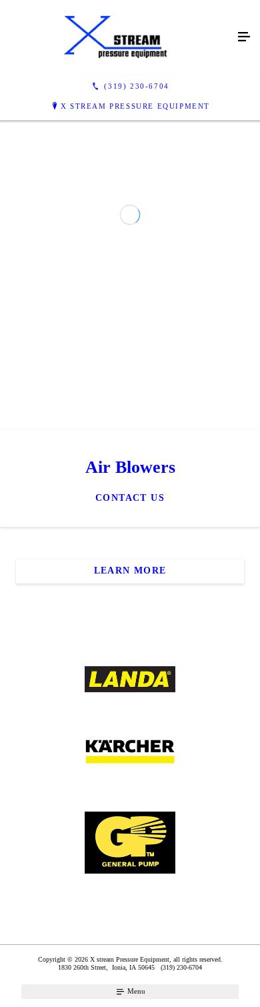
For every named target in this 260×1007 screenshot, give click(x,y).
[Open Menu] (244, 37)
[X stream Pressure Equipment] (116, 37)
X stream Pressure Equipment (135, 106)
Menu (135, 991)
